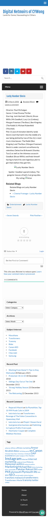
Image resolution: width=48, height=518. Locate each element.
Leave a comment (12, 104)
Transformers (14, 338)
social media (19, 475)
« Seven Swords (12, 215)
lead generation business (19, 425)
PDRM (40, 469)
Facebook (13, 350)
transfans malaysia (14, 477)
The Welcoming (15, 393)
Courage (35, 512)
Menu (7, 87)
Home (24, 490)
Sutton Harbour (28, 475)
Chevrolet (13, 353)
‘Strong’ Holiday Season (18, 387)
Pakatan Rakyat (24, 469)
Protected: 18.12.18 (17, 376)
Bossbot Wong (29, 102)
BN (31, 451)
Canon (37, 450)
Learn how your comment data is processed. (22, 272)
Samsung (12, 356)
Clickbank (27, 454)
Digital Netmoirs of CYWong (23, 11)
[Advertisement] (24, 43)
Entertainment (15, 204)
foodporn (22, 456)
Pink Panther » (36, 215)
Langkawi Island (21, 462)
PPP (39, 472)
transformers (31, 477)
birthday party (24, 451)
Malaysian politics (14, 464)
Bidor (11, 344)
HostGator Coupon (17, 431)
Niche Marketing (37, 467)
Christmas (20, 454)
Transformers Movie (13, 480)
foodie (17, 456)
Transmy (12, 341)
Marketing (11, 466)
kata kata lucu (15, 413)
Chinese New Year (11, 454)
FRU (27, 456)
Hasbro (31, 456)
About (24, 495)
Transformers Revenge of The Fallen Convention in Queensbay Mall (21, 416)
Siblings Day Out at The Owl (20, 381)
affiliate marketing (23, 448)
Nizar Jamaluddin (10, 469)
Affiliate (13, 448)
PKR (7, 471)
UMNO (7, 482)
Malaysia (30, 462)
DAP (33, 453)
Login (41, 251)
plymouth (16, 471)
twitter (35, 480)
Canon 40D (13, 347)
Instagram (13, 458)
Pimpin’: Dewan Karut (32, 422)
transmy (27, 480)
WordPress (23, 512)
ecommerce (10, 455)
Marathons (13, 335)
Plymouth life (29, 471)
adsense (7, 448)
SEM (7, 475)
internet (25, 459)
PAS (36, 469)
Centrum (24, 505)
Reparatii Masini (16, 407)
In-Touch (24, 500)
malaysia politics (30, 464)
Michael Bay (25, 466)
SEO (12, 475)
